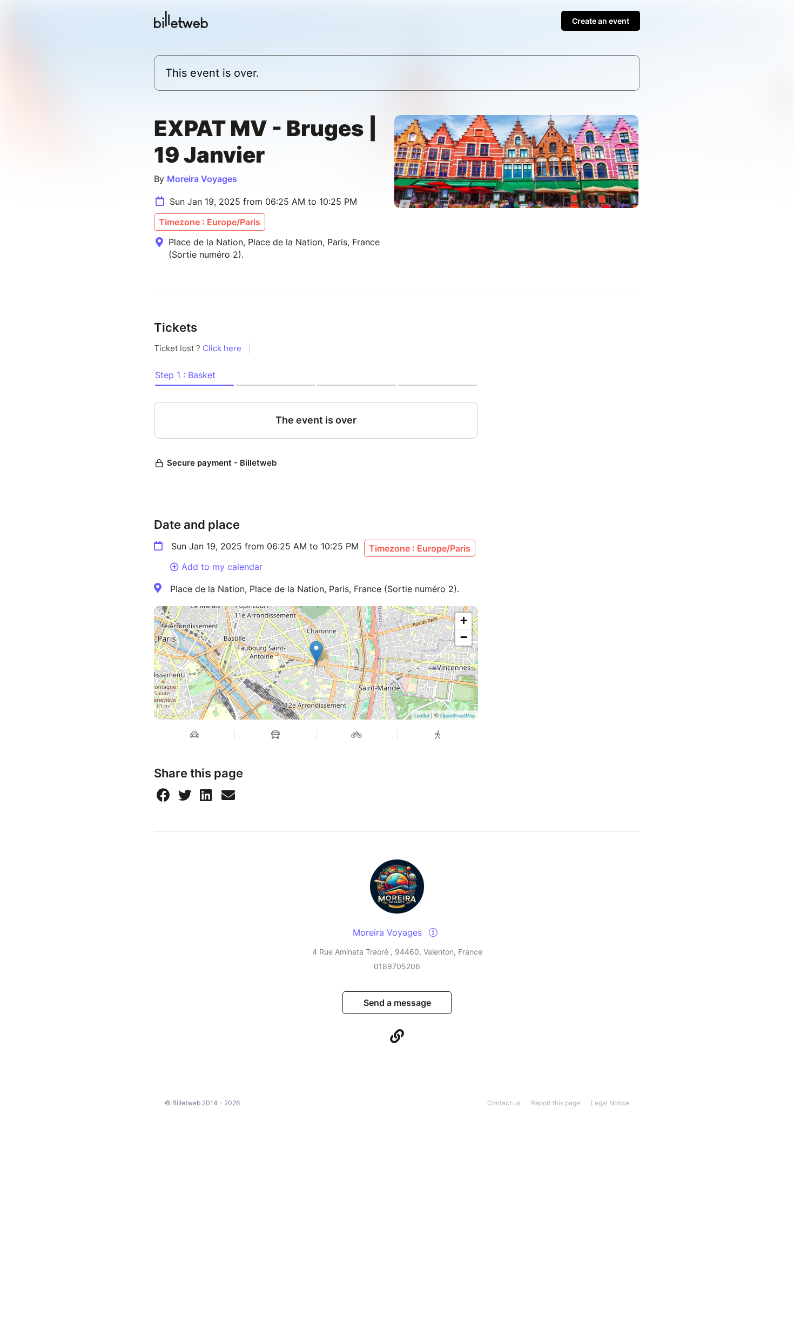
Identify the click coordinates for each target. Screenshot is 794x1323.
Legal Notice (610, 1103)
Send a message (397, 1002)
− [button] (463, 637)
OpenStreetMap (457, 715)
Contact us (503, 1103)
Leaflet (421, 715)
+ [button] (463, 620)
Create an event (600, 20)
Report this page (555, 1103)
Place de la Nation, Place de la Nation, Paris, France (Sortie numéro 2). (314, 588)
